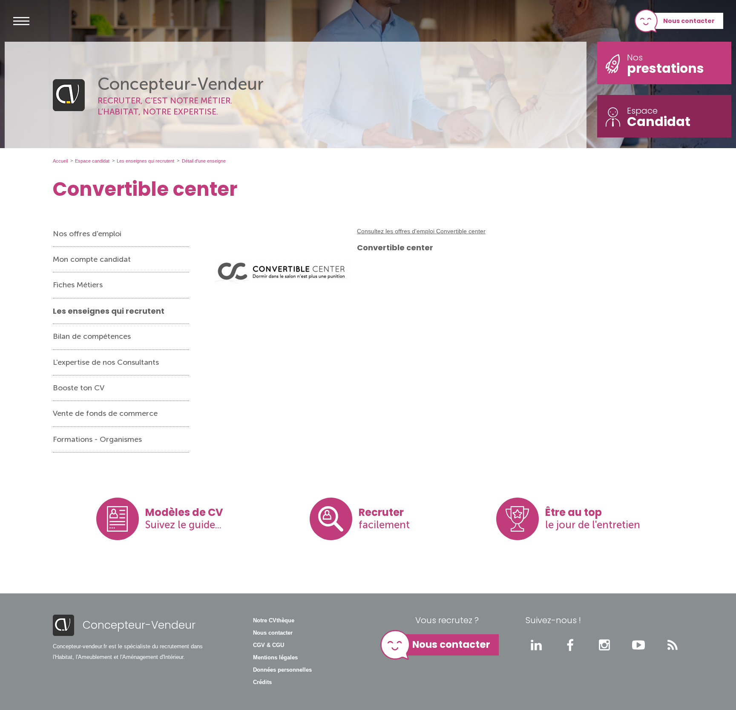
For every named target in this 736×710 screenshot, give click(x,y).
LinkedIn (536, 645)
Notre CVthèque (273, 621)
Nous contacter (689, 21)
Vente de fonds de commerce (105, 413)
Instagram (604, 645)
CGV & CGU (268, 645)
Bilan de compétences (92, 336)
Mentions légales (275, 658)
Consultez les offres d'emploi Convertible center (421, 231)
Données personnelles (282, 670)
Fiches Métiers (78, 284)
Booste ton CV (78, 387)
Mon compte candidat (92, 259)
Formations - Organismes (97, 439)
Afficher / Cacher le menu (21, 20)
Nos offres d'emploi (87, 233)
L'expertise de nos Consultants (106, 362)
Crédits (262, 682)
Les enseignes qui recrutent (108, 311)
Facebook (570, 645)
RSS (672, 645)
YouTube (638, 645)
